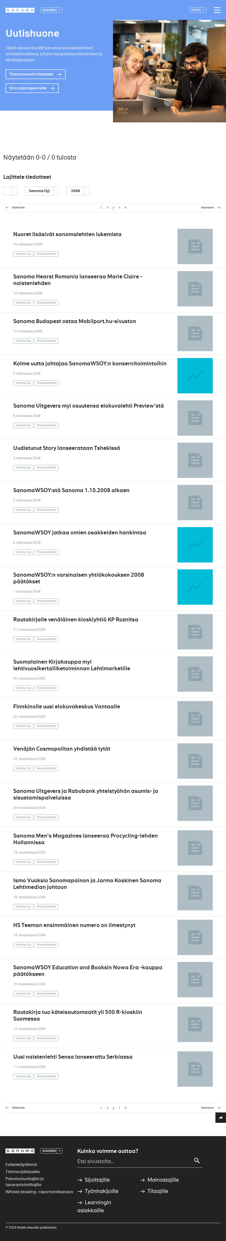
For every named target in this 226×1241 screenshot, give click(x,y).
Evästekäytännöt (21, 1164)
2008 (76, 191)
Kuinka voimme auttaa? (107, 1151)
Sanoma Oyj (39, 191)
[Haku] (197, 1160)
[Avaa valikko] (216, 10)
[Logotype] (20, 1151)
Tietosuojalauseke (23, 1171)
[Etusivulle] (20, 10)
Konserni (49, 10)
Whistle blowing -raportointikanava (39, 1191)
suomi (195, 10)
